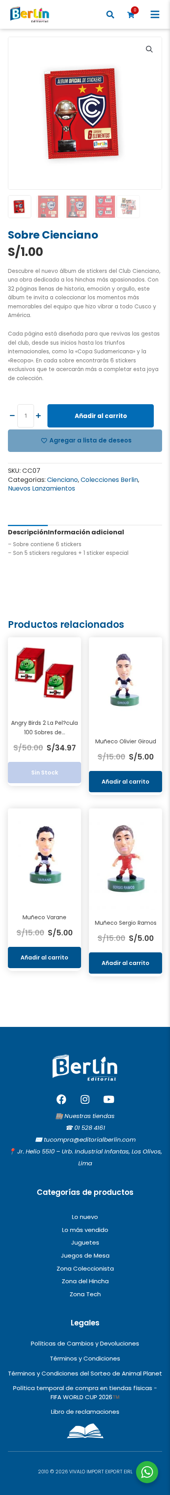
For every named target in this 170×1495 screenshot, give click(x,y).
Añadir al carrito (101, 416)
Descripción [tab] (28, 532)
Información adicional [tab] (86, 532)
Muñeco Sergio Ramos (126, 923)
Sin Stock (44, 772)
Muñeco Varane (44, 917)
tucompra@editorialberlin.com (90, 1139)
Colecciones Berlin (109, 479)
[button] (155, 14)
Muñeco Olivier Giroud (125, 741)
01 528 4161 (89, 1128)
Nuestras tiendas (89, 1116)
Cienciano (62, 479)
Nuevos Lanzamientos (41, 488)
